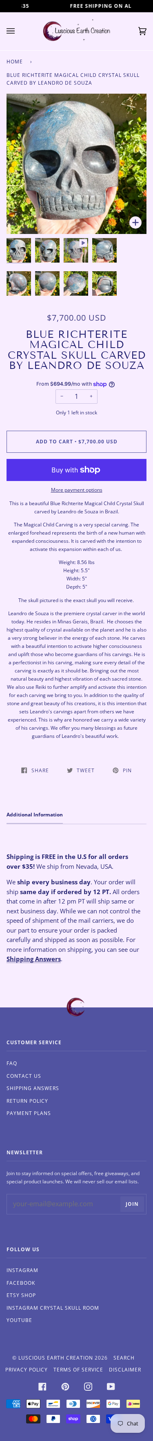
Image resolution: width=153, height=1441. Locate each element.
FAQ (12, 1063)
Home (15, 61)
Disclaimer (125, 1369)
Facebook (21, 1282)
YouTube (19, 1320)
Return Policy (27, 1100)
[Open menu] (19, 31)
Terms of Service (78, 1369)
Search (124, 1357)
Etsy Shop (21, 1295)
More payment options (76, 489)
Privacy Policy (26, 1369)
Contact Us (24, 1075)
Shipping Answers (34, 959)
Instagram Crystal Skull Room (53, 1307)
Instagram (22, 1270)
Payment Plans (29, 1113)
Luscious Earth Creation (55, 1357)
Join (132, 1203)
